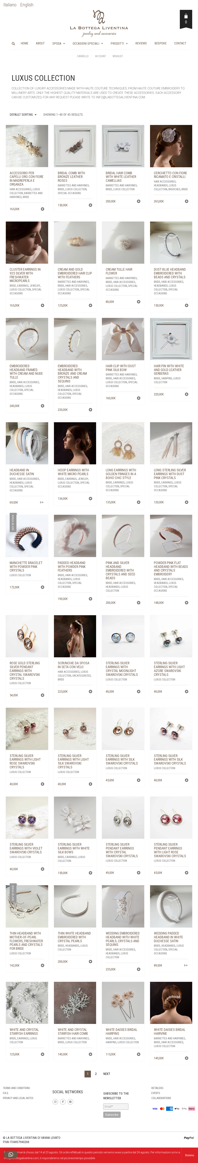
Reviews (141, 43)
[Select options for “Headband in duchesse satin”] (41, 502)
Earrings (23, 285)
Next (106, 1074)
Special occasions (69, 193)
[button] (42, 209)
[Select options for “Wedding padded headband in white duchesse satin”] (185, 965)
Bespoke (160, 43)
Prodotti (117, 43)
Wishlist (118, 56)
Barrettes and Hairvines (73, 185)
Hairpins (166, 378)
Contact (180, 43)
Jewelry (35, 285)
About (40, 43)
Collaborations (161, 1098)
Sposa (56, 43)
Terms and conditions (16, 1088)
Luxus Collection (76, 189)
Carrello (83, 56)
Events (155, 1093)
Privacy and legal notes (18, 1098)
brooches (174, 189)
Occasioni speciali (86, 43)
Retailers (157, 1088)
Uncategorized (81, 675)
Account (100, 56)
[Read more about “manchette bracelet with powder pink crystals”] (42, 587)
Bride (26, 197)
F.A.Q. (6, 1093)
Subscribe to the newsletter (116, 1096)
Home (24, 43)
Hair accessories (21, 189)
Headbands (161, 185)
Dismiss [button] (189, 1155)
